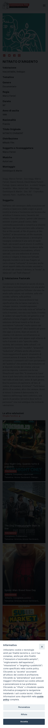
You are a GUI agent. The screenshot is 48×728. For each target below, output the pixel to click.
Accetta (24, 721)
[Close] (42, 646)
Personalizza (24, 707)
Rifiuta (24, 714)
